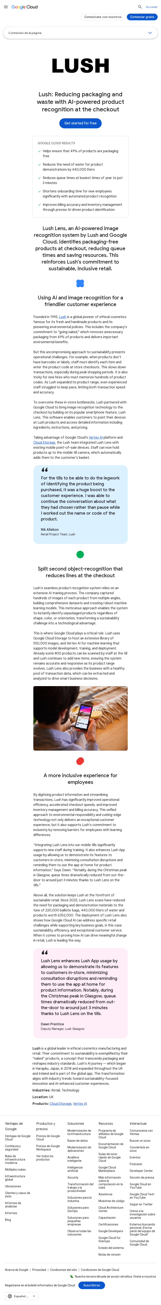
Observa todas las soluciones (79, 1232)
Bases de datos (78, 1140)
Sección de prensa (142, 1177)
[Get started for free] (80, 123)
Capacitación (107, 1217)
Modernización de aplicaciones (79, 1149)
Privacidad (39, 1270)
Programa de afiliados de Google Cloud (111, 1134)
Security (73, 1177)
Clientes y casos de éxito (17, 1194)
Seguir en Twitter (141, 1204)
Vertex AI (96, 437)
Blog (8, 1219)
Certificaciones (108, 1224)
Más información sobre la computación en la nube (111, 1182)
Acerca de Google (16, 1270)
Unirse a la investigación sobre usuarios (142, 1214)
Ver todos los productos (44, 1157)
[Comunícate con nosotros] (103, 17)
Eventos (135, 1157)
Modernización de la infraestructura (79, 1132)
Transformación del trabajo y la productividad (80, 1188)
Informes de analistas (13, 1204)
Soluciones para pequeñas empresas (78, 1221)
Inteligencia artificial (75, 1169)
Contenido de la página (24, 33)
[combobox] (22, 1296)
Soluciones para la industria (80, 1199)
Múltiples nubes (15, 1169)
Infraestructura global (15, 1178)
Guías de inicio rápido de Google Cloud (110, 1157)
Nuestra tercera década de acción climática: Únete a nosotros (115, 1276)
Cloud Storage (44, 443)
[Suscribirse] (91, 1285)
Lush (62, 317)
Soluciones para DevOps (78, 1209)
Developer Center (141, 1170)
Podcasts (136, 1164)
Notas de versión (110, 1254)
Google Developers (111, 1231)
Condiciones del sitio (63, 1270)
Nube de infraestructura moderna (15, 1159)
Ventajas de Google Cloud (18, 1137)
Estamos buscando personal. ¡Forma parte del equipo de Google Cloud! (142, 1229)
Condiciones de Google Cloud (100, 1270)
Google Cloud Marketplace (107, 1169)
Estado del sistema (111, 1248)
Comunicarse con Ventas (141, 1132)
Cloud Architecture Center (111, 1209)
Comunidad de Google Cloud (139, 1242)
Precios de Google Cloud (48, 1137)
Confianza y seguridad (13, 1147)
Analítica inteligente (75, 1159)
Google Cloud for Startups (110, 1239)
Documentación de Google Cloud (111, 1145)
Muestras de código (112, 1201)
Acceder (152, 7)
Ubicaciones (13, 1186)
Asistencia (105, 1194)
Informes (11, 1213)
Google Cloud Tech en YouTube (142, 1196)
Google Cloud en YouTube (140, 1186)
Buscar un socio (140, 1140)
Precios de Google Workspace (48, 1147)
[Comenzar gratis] (142, 17)
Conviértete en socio (139, 1149)
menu (5, 6)
